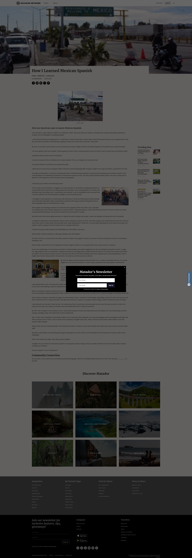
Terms (98, 289)
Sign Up (111, 285)
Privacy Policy (105, 289)
